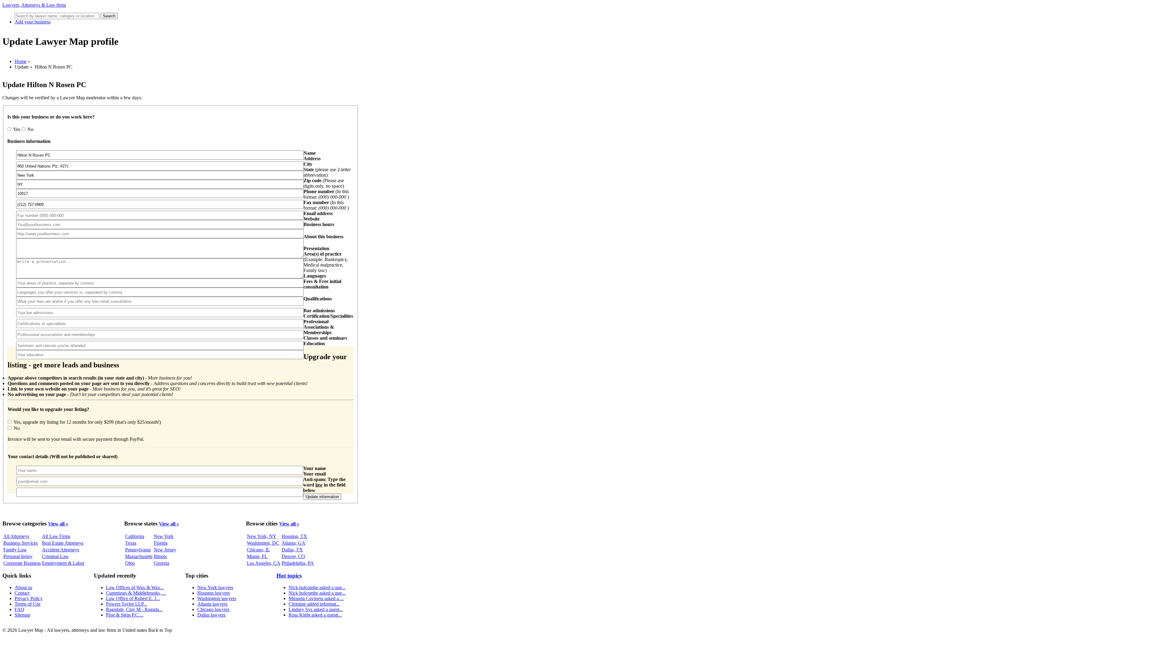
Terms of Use (27, 604)
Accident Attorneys (60, 549)
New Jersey (165, 549)
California (134, 536)
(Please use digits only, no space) (324, 183)
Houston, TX (294, 536)
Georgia (161, 563)
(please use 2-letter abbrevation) (327, 172)
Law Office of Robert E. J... (133, 598)
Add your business (33, 21)
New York (164, 536)
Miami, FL (257, 556)
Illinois (160, 556)
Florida (160, 543)
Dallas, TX (292, 549)
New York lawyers (215, 587)
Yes (16, 129)
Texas (130, 543)
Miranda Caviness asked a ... (316, 598)
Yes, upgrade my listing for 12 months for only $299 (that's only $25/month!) (86, 422)
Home (20, 61)
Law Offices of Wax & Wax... (135, 587)
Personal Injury (18, 556)
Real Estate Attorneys (62, 543)
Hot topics (289, 575)
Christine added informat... (314, 604)
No (29, 129)
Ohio (130, 563)
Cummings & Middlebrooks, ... (136, 593)
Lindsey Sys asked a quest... (316, 609)
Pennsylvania (138, 549)
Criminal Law (55, 556)
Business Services (20, 543)
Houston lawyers (213, 593)
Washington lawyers (216, 598)
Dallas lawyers (211, 614)
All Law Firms (56, 536)
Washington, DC (263, 543)
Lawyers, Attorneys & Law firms (34, 5)
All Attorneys (16, 536)
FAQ (19, 609)
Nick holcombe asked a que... (317, 587)
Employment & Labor (63, 563)
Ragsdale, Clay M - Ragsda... (134, 609)
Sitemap (22, 614)
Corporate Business (22, 563)
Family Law (15, 549)
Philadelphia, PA (298, 563)
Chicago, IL (258, 549)
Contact (22, 593)
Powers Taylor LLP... (126, 604)
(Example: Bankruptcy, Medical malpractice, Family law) (326, 262)
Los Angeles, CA (263, 563)
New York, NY (261, 536)
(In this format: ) (326, 194)
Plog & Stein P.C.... (124, 614)
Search (109, 16)
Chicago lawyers (213, 609)
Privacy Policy (29, 598)
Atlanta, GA (293, 543)
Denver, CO (293, 556)
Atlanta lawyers (212, 604)
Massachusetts (139, 556)
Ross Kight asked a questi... (315, 614)
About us (23, 587)
